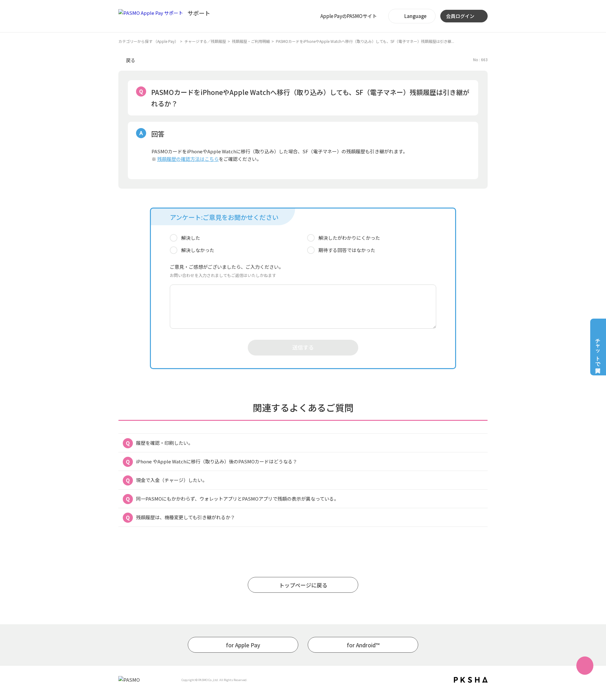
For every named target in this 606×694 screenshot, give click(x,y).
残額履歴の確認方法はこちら (188, 159)
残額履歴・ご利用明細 (251, 41)
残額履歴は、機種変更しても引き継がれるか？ (185, 517)
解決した (190, 237)
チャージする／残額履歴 (205, 41)
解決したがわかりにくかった (349, 237)
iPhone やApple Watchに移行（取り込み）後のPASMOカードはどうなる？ (216, 461)
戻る (130, 60)
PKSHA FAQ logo (471, 680)
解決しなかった (197, 250)
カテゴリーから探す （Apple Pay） (148, 41)
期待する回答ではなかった (346, 250)
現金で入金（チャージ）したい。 (171, 480)
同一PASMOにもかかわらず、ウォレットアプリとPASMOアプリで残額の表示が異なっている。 (237, 498)
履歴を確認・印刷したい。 (164, 442)
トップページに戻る (303, 585)
